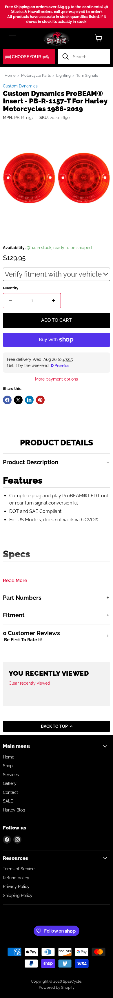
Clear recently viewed (29, 683)
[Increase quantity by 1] (53, 300)
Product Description (30, 462)
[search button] (65, 56)
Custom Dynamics (20, 86)
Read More (15, 580)
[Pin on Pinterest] (40, 400)
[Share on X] (18, 400)
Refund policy (16, 877)
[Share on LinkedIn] (29, 400)
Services (11, 774)
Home (10, 75)
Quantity (10, 288)
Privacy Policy (16, 886)
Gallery (10, 783)
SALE (8, 801)
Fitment (14, 615)
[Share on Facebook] (7, 400)
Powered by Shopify (56, 987)
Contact (10, 792)
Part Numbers (22, 597)
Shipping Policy (17, 895)
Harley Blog (14, 810)
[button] (29, 56)
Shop (8, 765)
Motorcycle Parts (36, 75)
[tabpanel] (56, 521)
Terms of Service (18, 869)
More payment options (56, 379)
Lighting (63, 75)
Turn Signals (87, 75)
